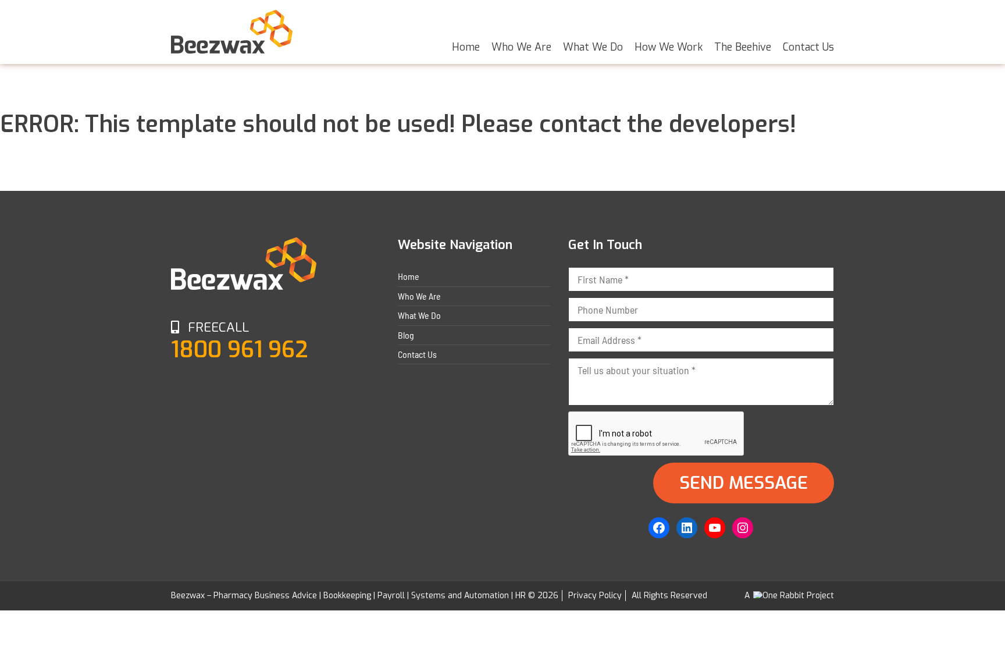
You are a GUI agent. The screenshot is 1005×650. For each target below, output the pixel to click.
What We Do (593, 47)
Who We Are (521, 47)
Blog (406, 334)
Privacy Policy (595, 595)
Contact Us (808, 47)
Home (466, 47)
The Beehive (742, 47)
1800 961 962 (239, 349)
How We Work (669, 47)
